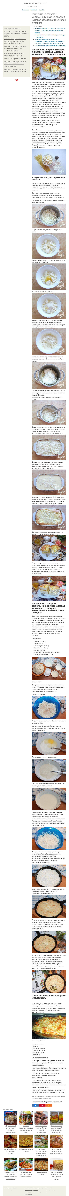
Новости (34, 9)
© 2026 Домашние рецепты (11, 1187)
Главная (25, 9)
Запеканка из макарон (37, 1098)
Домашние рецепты (34, 3)
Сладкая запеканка (61, 1096)
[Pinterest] (42, 1105)
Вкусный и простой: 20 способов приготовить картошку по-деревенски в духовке (15, 48)
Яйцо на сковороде (46, 1098)
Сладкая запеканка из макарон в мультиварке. (50, 46)
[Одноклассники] (48, 1105)
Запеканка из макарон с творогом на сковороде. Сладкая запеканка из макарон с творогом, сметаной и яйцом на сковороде (49, 41)
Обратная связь (48, 1187)
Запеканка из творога (42, 1096)
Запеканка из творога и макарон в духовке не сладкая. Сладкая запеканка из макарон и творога (50, 30)
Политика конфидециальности (31, 1190)
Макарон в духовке (51, 1096)
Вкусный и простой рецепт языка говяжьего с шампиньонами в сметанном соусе (15, 64)
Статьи (41, 9)
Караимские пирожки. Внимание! (15, 58)
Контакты (27, 1187)
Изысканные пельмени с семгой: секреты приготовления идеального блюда (16, 34)
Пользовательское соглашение (36, 1187)
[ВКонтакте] (35, 1105)
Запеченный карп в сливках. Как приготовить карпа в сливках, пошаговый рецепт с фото (15, 41)
